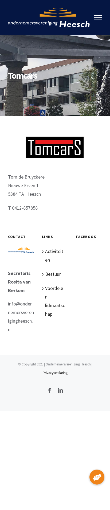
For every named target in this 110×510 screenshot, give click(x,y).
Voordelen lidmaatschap (55, 301)
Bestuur (53, 274)
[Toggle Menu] (98, 17)
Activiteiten (54, 255)
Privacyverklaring (55, 373)
